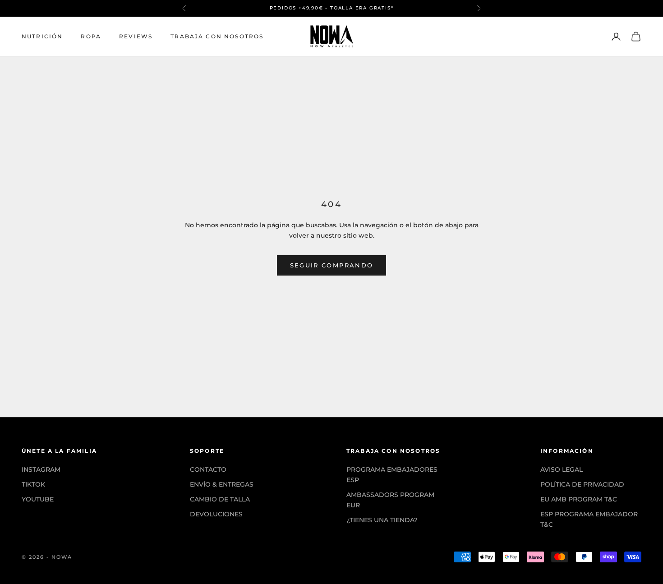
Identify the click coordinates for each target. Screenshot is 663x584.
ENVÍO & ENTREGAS (221, 484)
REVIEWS (135, 36)
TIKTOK (33, 484)
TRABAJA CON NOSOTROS (216, 36)
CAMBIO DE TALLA (220, 499)
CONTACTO (208, 469)
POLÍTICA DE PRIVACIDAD (582, 484)
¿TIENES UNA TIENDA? (382, 520)
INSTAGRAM (41, 469)
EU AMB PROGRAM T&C (578, 499)
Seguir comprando (331, 265)
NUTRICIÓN (42, 36)
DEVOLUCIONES (216, 514)
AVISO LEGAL (561, 469)
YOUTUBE (38, 499)
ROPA (91, 36)
